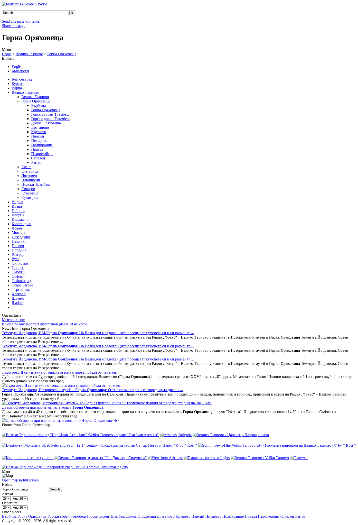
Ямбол (17, 303)
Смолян (18, 272)
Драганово (40, 127)
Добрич (18, 215)
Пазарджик (21, 237)
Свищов (28, 189)
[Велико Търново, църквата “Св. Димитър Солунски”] (101, 458)
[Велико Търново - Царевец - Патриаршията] (231, 435)
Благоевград (22, 79)
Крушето (38, 132)
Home (6, 54)
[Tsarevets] (299, 458)
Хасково (19, 294)
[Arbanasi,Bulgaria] (176, 435)
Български (20, 71)
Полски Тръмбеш (35, 184)
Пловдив (19, 250)
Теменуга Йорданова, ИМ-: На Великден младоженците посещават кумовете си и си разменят (98, 333)
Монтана (19, 232)
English (17, 66)
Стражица (29, 193)
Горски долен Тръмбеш (50, 119)
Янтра (36, 162)
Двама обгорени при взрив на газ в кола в (53, 407)
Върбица (38, 105)
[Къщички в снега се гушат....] (28, 458)
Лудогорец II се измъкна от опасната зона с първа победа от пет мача (59, 372)
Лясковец (29, 176)
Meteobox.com (13, 320)
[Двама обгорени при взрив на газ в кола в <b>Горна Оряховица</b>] (60, 420)
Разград (18, 254)
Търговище (21, 289)
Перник (18, 241)
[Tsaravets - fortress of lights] (207, 458)
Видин (17, 202)
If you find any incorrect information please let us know (44, 324)
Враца (17, 206)
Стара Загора (22, 285)
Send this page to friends (21, 21)
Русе (15, 259)
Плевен (18, 246)
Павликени (30, 180)
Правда (37, 149)
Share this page (13, 26)
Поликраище (42, 145)
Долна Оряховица (46, 123)
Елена (26, 167)
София (17, 276)
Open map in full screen (20, 480)
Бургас (17, 84)
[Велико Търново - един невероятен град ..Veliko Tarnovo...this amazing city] (65, 467)
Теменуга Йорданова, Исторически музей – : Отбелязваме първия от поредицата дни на (92, 390)
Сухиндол (29, 197)
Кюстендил (21, 224)
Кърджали (20, 219)
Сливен (18, 268)
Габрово (18, 211)
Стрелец (38, 158)
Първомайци (42, 154)
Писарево (39, 140)
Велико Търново (29, 54)
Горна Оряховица (61, 54)
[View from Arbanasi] (165, 458)
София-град (21, 281)
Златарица (29, 171)
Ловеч (17, 228)
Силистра (20, 263)
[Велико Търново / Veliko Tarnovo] (260, 458)
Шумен (18, 298)
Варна (17, 88)
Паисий (37, 136)
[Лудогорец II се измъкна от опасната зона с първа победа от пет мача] (61, 385)
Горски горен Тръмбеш (50, 114)
